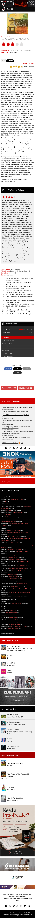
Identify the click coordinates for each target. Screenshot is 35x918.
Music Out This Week (10, 490)
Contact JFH (14, 894)
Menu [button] (8, 9)
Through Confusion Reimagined (16, 724)
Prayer (22, 898)
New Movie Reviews (9, 755)
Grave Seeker (11, 748)
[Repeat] (28, 329)
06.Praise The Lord (7, 353)
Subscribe (28, 898)
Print (17, 372)
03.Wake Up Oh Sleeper (8, 344)
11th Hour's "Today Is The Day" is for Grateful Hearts (16, 437)
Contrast (9, 741)
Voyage (9, 672)
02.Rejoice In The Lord (8, 340)
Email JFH (22, 894)
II (7, 658)
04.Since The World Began (9, 347)
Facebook (8, 368)
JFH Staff (11, 896)
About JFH (6, 894)
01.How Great (5, 337)
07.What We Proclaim (7, 356)
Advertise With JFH (20, 896)
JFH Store (6, 898)
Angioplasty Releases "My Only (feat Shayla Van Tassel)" (18, 407)
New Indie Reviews (9, 709)
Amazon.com (9, 275)
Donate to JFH (14, 898)
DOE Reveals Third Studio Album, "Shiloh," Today (16, 411)
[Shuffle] (31, 329)
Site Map (28, 894)
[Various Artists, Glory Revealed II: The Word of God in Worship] (17, 23)
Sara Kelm (24, 260)
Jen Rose (23, 179)
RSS (22, 443)
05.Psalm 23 (5, 350)
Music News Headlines (10, 401)
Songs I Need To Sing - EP (15, 717)
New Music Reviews (9, 640)
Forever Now (11, 665)
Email (26, 368)
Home (17, 900)
